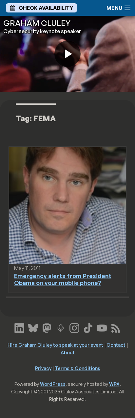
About (68, 352)
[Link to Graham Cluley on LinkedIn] (19, 327)
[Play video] (67, 54)
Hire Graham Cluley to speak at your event (55, 345)
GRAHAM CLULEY (36, 23)
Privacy (43, 368)
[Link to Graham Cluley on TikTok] (88, 327)
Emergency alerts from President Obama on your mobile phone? (62, 279)
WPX (114, 384)
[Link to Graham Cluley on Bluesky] (33, 327)
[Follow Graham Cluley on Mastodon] (47, 327)
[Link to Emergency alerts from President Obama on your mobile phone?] (67, 205)
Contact (115, 345)
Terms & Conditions (77, 368)
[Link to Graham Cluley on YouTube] (102, 327)
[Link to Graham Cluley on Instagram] (74, 327)
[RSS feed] (116, 327)
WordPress (53, 384)
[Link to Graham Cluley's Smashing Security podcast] (61, 327)
